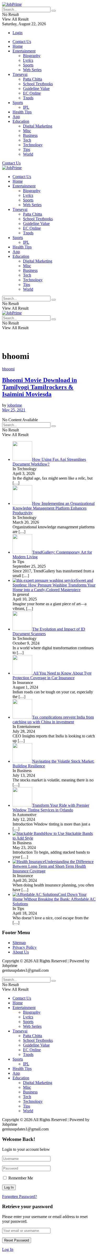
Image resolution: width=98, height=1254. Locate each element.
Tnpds (28, 98)
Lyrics (28, 60)
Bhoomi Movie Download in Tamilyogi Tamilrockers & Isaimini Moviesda (39, 387)
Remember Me (20, 1178)
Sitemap (19, 942)
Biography (32, 55)
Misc (27, 131)
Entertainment (24, 51)
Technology (33, 145)
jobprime (14, 405)
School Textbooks (38, 84)
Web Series (32, 70)
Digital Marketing (37, 126)
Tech (27, 140)
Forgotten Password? (19, 1196)
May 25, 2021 (13, 410)
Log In (7, 1249)
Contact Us (22, 41)
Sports (28, 65)
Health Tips (22, 112)
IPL (26, 107)
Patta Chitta (32, 79)
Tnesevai (20, 74)
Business (30, 135)
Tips (26, 149)
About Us (21, 952)
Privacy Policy (25, 947)
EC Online (32, 93)
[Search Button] (53, 10)
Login (17, 32)
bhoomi (8, 369)
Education (21, 121)
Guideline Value (36, 88)
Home (18, 46)
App (16, 116)
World (28, 154)
